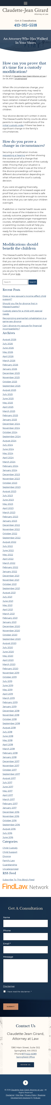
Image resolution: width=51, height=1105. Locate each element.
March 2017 (9, 799)
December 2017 (11, 761)
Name (6, 917)
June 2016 (8, 837)
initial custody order (13, 125)
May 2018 (7, 740)
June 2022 (8, 550)
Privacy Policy (30, 1095)
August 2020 (9, 643)
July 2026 (8, 343)
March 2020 (9, 664)
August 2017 (9, 778)
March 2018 (9, 749)
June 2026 (8, 348)
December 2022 (11, 525)
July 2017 (7, 782)
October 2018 (10, 719)
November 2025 (11, 377)
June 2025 (8, 398)
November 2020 (11, 630)
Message (8, 957)
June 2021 (8, 601)
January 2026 (10, 369)
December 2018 (11, 711)
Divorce (7, 856)
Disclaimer (9, 986)
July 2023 (8, 495)
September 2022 (12, 538)
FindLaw (36, 1098)
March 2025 (9, 411)
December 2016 (11, 812)
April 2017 (8, 795)
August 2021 (9, 592)
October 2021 (10, 584)
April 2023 (8, 508)
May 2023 (8, 504)
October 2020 (10, 635)
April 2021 (8, 609)
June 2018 (8, 736)
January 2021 (9, 622)
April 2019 (8, 694)
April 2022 (8, 559)
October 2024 (10, 432)
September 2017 (11, 774)
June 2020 (8, 651)
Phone (7, 930)
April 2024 (8, 457)
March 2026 (9, 360)
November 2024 (11, 428)
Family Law (9, 860)
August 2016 (9, 829)
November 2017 (11, 765)
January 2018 (9, 757)
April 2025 (8, 407)
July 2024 (8, 445)
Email (7, 943)
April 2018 (8, 744)
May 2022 (8, 554)
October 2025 (10, 381)
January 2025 (10, 419)
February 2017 (10, 803)
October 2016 (10, 820)
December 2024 (11, 424)
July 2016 (7, 833)
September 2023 (12, 487)
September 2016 (11, 824)
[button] (25, 3)
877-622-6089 (29, 1054)
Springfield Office (25, 1057)
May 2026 (8, 352)
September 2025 (11, 386)
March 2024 (9, 462)
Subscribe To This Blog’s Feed (18, 879)
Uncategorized (21, 79)
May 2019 (7, 689)
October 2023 (10, 483)
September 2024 (12, 436)
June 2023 (8, 500)
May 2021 (7, 605)
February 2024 (10, 466)
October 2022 (10, 533)
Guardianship (10, 865)
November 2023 (11, 478)
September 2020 (12, 639)
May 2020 (8, 656)
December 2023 (11, 474)
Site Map (19, 1095)
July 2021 (7, 597)
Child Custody (10, 848)
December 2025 (11, 373)
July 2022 (8, 546)
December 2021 (11, 576)
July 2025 (8, 394)
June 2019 (8, 685)
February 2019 (10, 702)
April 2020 (8, 660)
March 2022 (9, 563)
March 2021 (9, 614)
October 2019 (10, 677)
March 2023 (9, 512)
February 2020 (10, 668)
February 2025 (10, 415)
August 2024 (9, 441)
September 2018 (11, 723)
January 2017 (9, 808)
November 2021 (11, 580)
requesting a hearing (14, 155)
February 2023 (10, 516)
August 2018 (9, 727)
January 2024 (10, 470)
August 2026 (9, 339)
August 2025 (9, 390)
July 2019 (7, 681)
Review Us (25, 1065)
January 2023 (10, 521)
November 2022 (11, 529)
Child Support (10, 852)
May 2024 (8, 453)
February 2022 (10, 567)
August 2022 (9, 542)
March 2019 (9, 698)
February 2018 (10, 753)
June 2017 (8, 787)
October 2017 (10, 770)
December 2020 (11, 626)
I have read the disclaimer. (19, 991)
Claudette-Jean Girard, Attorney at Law (30, 76)
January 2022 (10, 571)
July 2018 (7, 732)
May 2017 (7, 791)
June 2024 (8, 449)
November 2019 (11, 673)
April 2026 (8, 356)
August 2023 (9, 491)
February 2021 (10, 618)
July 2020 (8, 647)
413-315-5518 (25, 25)
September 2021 (11, 588)
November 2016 (11, 816)
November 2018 (11, 715)
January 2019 (9, 706)
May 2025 (8, 403)
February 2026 (10, 365)
